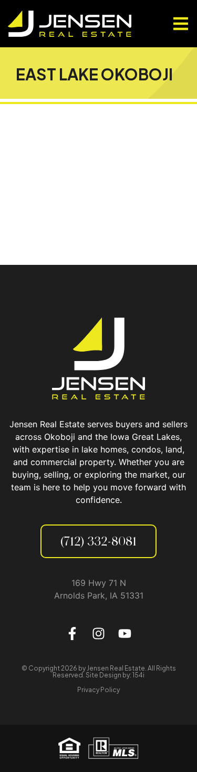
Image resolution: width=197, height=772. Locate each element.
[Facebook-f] (72, 633)
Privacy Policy (98, 690)
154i (138, 675)
